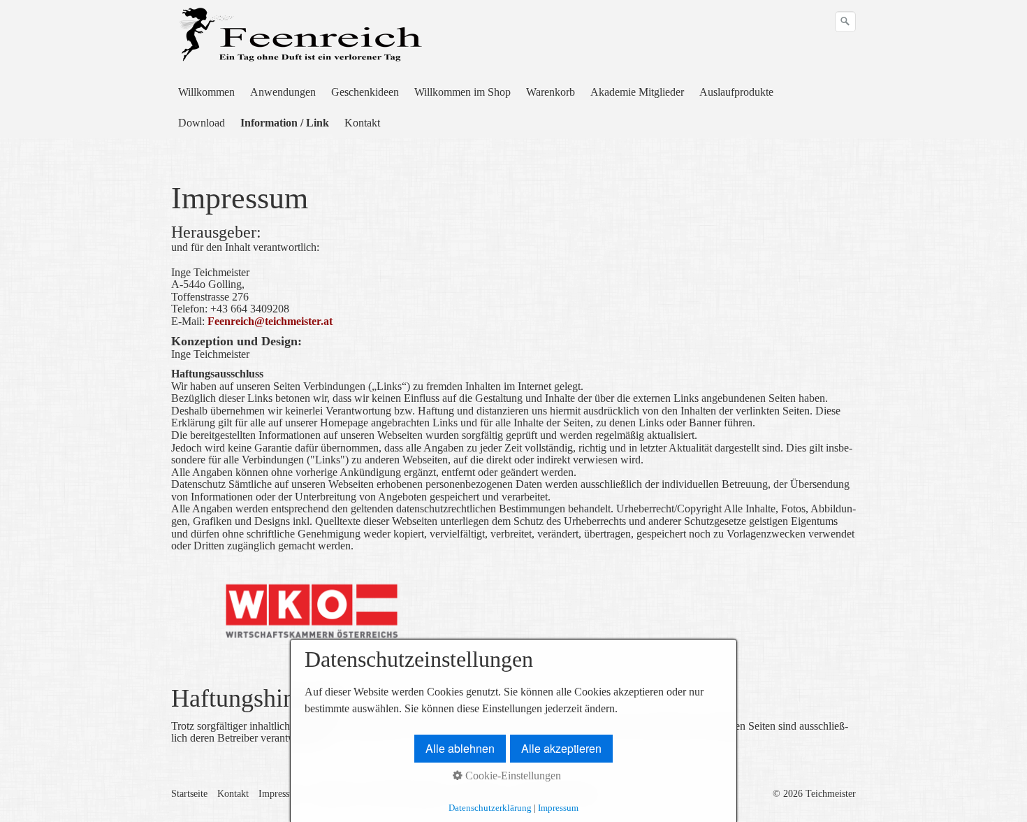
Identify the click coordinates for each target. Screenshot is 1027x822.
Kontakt (362, 123)
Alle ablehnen (460, 748)
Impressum (280, 793)
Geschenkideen (365, 92)
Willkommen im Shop (462, 92)
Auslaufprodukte (736, 92)
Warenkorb (550, 92)
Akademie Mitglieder (637, 92)
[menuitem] (207, 92)
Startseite (189, 793)
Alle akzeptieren (561, 748)
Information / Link (284, 123)
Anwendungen (283, 92)
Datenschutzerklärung (490, 807)
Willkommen (206, 92)
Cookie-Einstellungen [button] (511, 775)
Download (201, 123)
